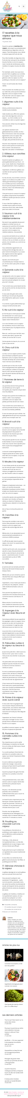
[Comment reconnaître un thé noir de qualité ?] (14, 960)
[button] (19, 6)
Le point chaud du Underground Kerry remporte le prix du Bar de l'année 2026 (14, 1071)
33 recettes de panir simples (13, 907)
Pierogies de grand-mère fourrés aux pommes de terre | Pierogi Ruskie (14, 1060)
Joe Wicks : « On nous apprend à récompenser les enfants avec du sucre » (14, 1042)
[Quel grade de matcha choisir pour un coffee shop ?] (14, 1001)
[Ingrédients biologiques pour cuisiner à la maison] (14, 981)
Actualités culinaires (10, 904)
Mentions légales (13, 1094)
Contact (21, 1094)
